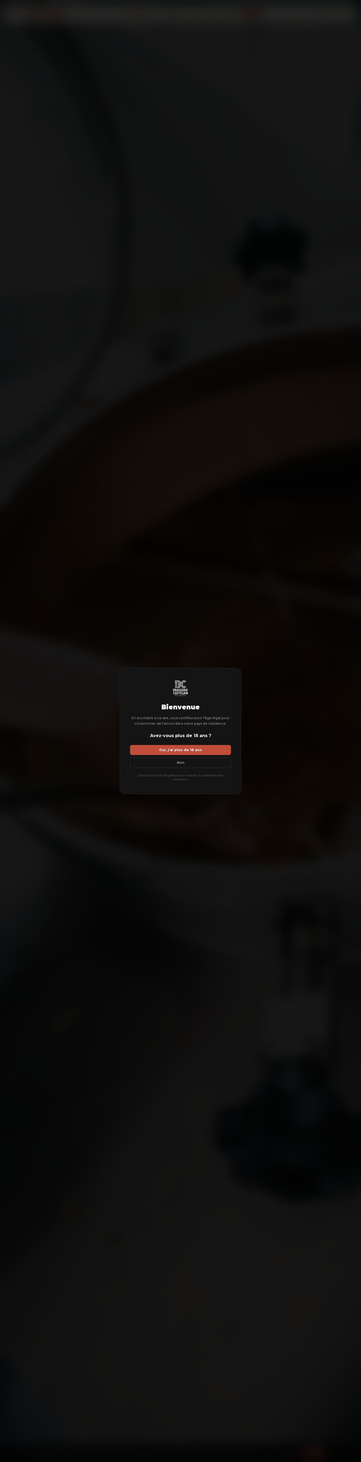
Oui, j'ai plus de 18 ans (180, 750)
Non (180, 763)
